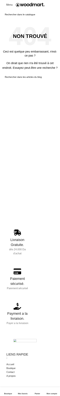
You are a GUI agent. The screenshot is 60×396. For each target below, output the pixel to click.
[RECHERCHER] (54, 14)
